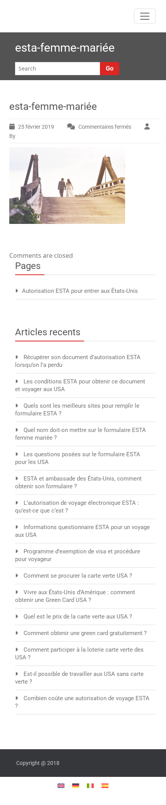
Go (109, 68)
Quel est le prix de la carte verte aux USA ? (78, 616)
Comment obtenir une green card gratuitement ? (85, 633)
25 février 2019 (36, 127)
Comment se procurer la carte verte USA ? (78, 575)
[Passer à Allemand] (75, 785)
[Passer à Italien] (90, 785)
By (13, 136)
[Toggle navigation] (145, 16)
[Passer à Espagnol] (105, 785)
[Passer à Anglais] (61, 785)
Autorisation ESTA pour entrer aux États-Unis (80, 290)
